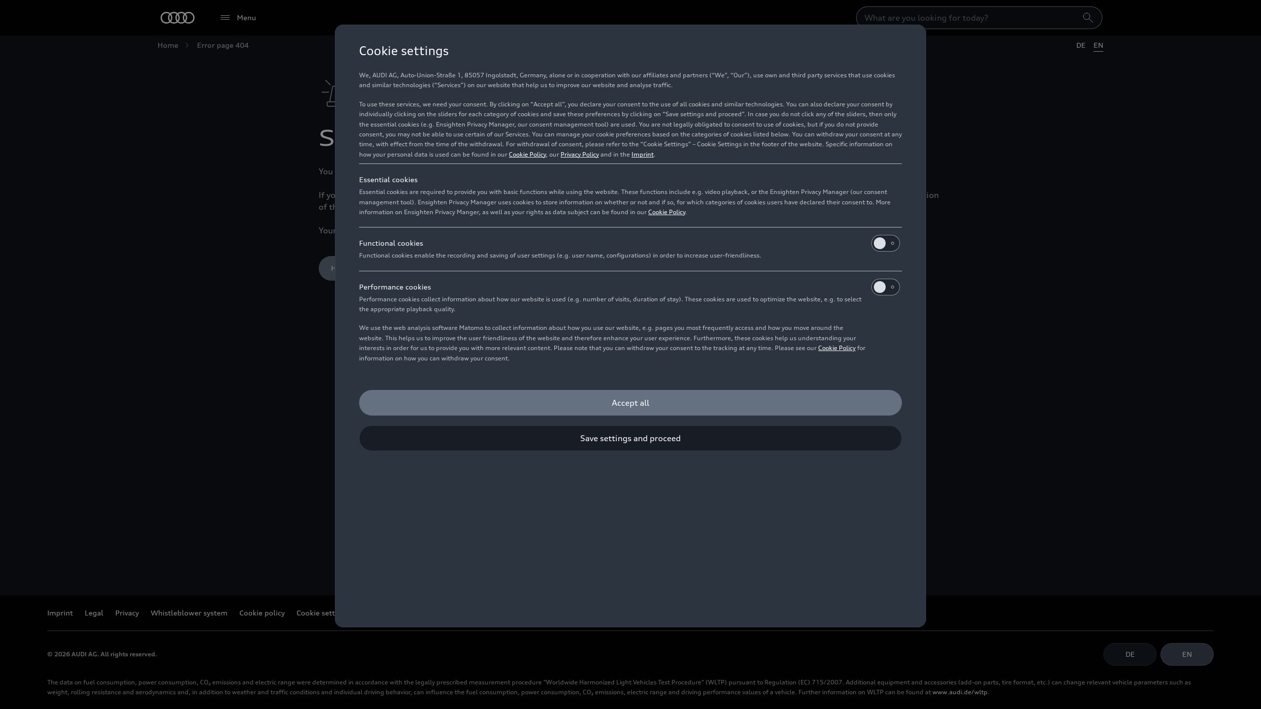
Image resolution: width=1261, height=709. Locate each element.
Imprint (642, 154)
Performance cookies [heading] (395, 287)
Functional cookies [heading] (391, 243)
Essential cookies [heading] (388, 179)
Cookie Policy (527, 154)
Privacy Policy (580, 154)
